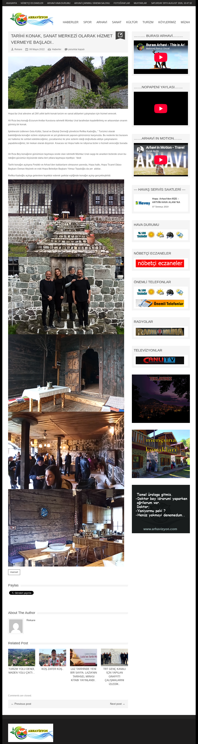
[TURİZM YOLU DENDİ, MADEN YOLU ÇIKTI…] (21, 657)
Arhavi (101, 22)
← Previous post (21, 703)
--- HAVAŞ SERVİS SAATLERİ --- (159, 189)
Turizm (148, 22)
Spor (87, 22)
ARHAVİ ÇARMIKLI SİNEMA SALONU (92, 3)
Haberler (71, 22)
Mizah (185, 22)
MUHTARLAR (140, 3)
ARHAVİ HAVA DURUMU (58, 3)
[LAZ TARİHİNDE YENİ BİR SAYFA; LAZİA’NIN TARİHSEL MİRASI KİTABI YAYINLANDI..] (83, 657)
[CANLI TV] (160, 360)
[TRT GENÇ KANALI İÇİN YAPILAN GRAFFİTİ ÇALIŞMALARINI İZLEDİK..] (114, 657)
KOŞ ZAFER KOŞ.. (53, 669)
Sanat (116, 22)
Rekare (30, 620)
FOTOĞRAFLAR (122, 3)
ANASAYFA (11, 3)
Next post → (117, 703)
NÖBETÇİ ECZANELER (32, 3)
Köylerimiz (167, 22)
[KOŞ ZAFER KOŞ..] (52, 657)
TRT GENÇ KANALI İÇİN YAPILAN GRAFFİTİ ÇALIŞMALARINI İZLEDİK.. (114, 677)
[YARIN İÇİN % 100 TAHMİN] (160, 234)
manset (14, 572)
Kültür (132, 22)
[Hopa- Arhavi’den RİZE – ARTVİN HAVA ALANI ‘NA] (143, 203)
